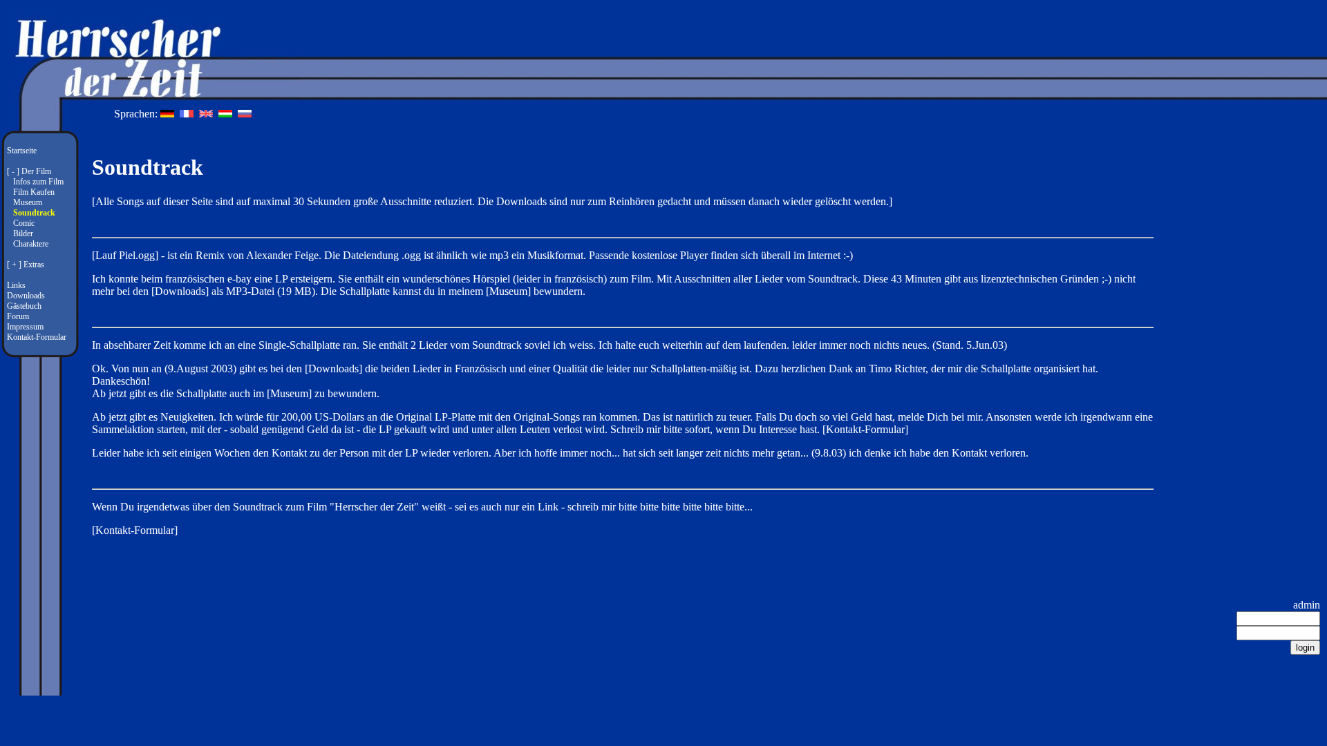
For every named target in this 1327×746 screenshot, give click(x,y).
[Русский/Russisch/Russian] (245, 113)
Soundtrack (34, 213)
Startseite (22, 150)
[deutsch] (168, 113)
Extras (33, 264)
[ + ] (14, 264)
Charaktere (30, 244)
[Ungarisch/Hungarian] (226, 113)
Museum (27, 202)
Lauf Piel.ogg (125, 255)
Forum (18, 316)
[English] (207, 113)
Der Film (36, 171)
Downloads (26, 295)
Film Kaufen (34, 192)
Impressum (25, 327)
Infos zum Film (38, 181)
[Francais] (188, 113)
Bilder (23, 233)
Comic (24, 223)
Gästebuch (24, 306)
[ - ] (13, 171)
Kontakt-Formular (36, 337)
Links (16, 285)
